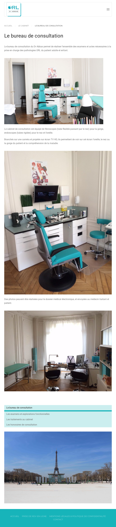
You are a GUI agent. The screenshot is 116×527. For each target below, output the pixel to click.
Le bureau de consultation (19, 407)
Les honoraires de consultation (21, 424)
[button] (108, 9)
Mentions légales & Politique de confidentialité (77, 516)
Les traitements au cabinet (19, 419)
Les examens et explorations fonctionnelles (28, 414)
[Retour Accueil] (13, 9)
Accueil (14, 516)
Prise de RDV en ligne (34, 516)
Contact (58, 519)
